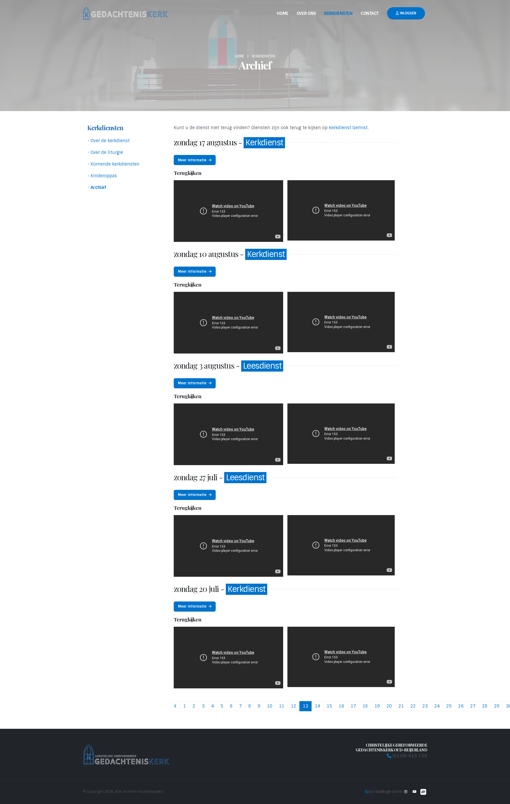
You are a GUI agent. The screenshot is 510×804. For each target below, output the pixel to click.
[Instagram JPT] (405, 791)
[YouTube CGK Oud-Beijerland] (414, 791)
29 (496, 706)
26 (461, 706)
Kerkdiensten (338, 13)
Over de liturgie (107, 152)
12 (293, 706)
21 (401, 706)
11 (281, 706)
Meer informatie (192, 160)
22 (413, 706)
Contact (370, 13)
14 (317, 706)
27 (472, 706)
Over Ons (306, 13)
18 (365, 706)
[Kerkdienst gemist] (423, 791)
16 (341, 706)
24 (437, 706)
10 (269, 706)
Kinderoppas (104, 176)
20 (389, 706)
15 (329, 706)
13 (305, 706)
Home (282, 13)
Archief (98, 187)
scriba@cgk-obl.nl (386, 791)
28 (484, 706)
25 (449, 706)
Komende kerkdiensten (115, 164)
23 (425, 706)
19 (377, 706)
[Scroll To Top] (500, 798)
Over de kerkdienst (110, 141)
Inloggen (407, 13)
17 (353, 706)
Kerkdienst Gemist (348, 128)
